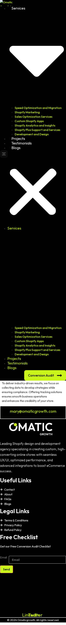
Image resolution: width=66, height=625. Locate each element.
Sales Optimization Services (33, 116)
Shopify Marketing (27, 112)
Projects (18, 138)
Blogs (16, 147)
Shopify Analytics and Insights (35, 125)
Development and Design (32, 134)
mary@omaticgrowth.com (33, 411)
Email (3, 557)
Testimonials (21, 143)
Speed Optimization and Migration (38, 108)
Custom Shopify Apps (29, 121)
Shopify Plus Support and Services (37, 130)
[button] (33, 188)
